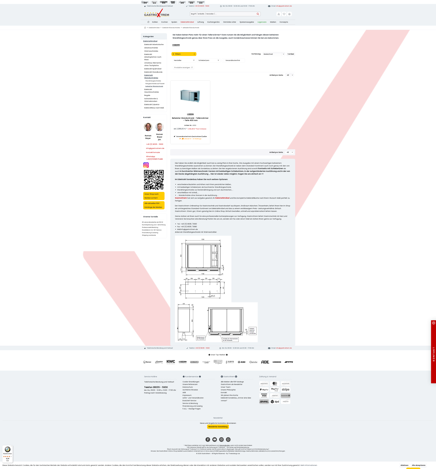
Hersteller (177, 60)
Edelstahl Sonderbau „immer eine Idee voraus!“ (236, 399)
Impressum (187, 395)
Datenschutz (188, 387)
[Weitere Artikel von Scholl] (190, 114)
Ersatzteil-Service (189, 400)
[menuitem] (289, 14)
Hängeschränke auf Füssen (155, 84)
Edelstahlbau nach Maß (154, 108)
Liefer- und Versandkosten (193, 398)
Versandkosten (224, 445)
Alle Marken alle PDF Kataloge (232, 382)
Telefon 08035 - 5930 (156, 387)
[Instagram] (221, 439)
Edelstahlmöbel (150, 41)
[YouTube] (214, 439)
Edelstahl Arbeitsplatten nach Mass (152, 57)
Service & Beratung (190, 403)
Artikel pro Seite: (276, 75)
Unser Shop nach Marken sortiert (152, 196)
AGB (184, 392)
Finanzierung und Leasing (192, 406)
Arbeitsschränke (151, 48)
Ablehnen (404, 465)
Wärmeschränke (151, 51)
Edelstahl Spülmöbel (152, 69)
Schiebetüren (204, 60)
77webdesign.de (234, 453)
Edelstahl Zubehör (151, 104)
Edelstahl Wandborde (153, 72)
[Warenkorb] (289, 14)
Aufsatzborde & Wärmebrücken (151, 99)
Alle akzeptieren (418, 465)
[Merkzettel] (284, 14)
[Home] (148, 22)
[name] (147, 362)
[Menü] (11, 446)
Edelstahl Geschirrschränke (151, 90)
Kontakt (224, 392)
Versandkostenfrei (232, 60)
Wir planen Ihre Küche (229, 395)
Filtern (178, 54)
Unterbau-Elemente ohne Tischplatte (152, 64)
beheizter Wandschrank (154, 86)
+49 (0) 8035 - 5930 (201, 6)
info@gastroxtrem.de (284, 6)
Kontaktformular (153, 152)
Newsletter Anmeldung (218, 427)
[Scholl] (176, 45)
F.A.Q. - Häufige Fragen (192, 409)
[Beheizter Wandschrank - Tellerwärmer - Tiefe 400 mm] (190, 96)
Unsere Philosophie (228, 390)
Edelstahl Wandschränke (151, 76)
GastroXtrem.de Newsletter (231, 384)
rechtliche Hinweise (190, 390)
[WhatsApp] (228, 439)
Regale (147, 95)
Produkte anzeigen (182, 67)
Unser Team (225, 387)
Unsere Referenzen (190, 384)
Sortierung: (256, 54)
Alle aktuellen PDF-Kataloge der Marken (153, 205)
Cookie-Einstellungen (191, 382)
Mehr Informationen (309, 465)
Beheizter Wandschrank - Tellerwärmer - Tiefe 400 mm (190, 119)
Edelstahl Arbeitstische (154, 44)
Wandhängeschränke (153, 81)
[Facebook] (208, 439)
